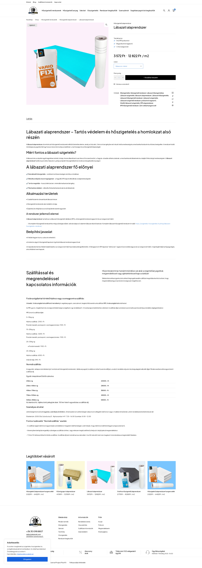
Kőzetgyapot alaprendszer (66, 491)
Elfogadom (27, 559)
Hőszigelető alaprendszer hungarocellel (39, 491)
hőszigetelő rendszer (138, 93)
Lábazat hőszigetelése (155, 93)
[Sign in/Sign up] (169, 10)
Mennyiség (117, 73)
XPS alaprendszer (146, 103)
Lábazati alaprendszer (94, 491)
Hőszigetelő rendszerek (49, 20)
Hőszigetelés (125, 93)
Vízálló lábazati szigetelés (130, 103)
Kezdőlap (29, 20)
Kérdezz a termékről (122, 84)
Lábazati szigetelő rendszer (130, 100)
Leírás (29, 118)
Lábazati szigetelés (150, 98)
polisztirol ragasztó (148, 100)
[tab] (29, 118)
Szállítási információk (45, 2)
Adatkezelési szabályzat (25, 554)
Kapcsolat (57, 2)
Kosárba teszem (151, 77)
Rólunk (28, 2)
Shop (37, 20)
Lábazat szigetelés (127, 95)
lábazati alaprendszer (143, 95)
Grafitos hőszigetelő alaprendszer (129, 491)
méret (116, 62)
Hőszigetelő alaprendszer (68, 20)
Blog (34, 2)
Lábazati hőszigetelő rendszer (131, 98)
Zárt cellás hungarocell (147, 106)
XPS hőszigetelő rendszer (129, 106)
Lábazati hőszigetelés (160, 95)
